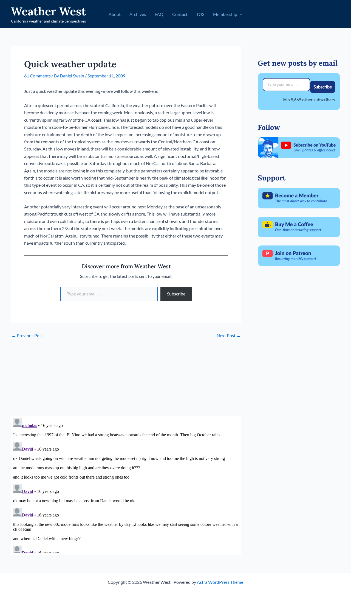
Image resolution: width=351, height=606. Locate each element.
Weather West (48, 11)
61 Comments (37, 75)
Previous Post (27, 335)
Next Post (229, 335)
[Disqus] (126, 484)
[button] (240, 14)
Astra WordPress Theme (220, 582)
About (115, 14)
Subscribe (176, 293)
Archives (137, 14)
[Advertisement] (126, 377)
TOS (200, 14)
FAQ (159, 14)
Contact (180, 14)
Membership (225, 14)
